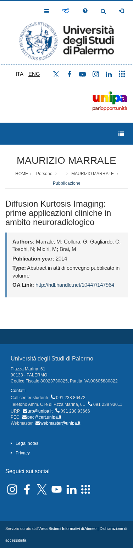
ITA (19, 74)
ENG (34, 74)
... (61, 173)
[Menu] (121, 134)
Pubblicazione (67, 183)
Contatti (18, 390)
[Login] (121, 11)
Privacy (23, 453)
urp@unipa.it (40, 411)
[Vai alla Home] (66, 33)
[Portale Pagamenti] (65, 11)
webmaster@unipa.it (60, 423)
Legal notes (27, 443)
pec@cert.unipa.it (44, 417)
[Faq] (85, 11)
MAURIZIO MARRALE (66, 160)
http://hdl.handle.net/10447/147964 (74, 285)
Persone (44, 173)
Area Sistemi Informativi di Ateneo (67, 528)
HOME (21, 173)
